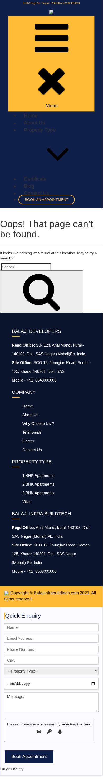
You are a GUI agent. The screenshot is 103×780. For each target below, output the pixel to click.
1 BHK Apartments (38, 475)
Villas (27, 501)
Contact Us (36, 193)
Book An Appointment (46, 200)
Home (31, 115)
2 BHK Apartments (38, 484)
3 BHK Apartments (38, 493)
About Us (34, 122)
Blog (29, 186)
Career (28, 441)
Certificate (35, 179)
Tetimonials (32, 432)
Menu (51, 105)
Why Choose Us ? (38, 423)
